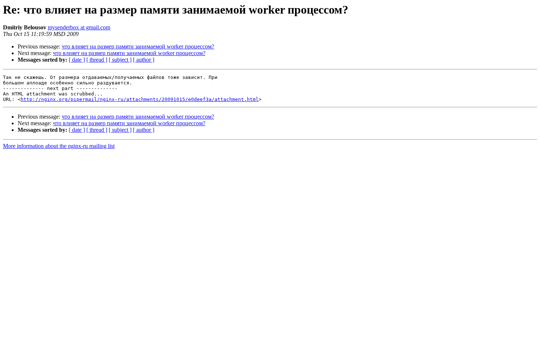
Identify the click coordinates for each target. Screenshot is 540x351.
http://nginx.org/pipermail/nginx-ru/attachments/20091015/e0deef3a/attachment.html (140, 99)
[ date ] (77, 60)
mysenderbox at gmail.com (79, 27)
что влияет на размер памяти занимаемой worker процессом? (138, 46)
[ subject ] (120, 60)
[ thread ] (96, 60)
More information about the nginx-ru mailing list (59, 146)
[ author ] (143, 60)
